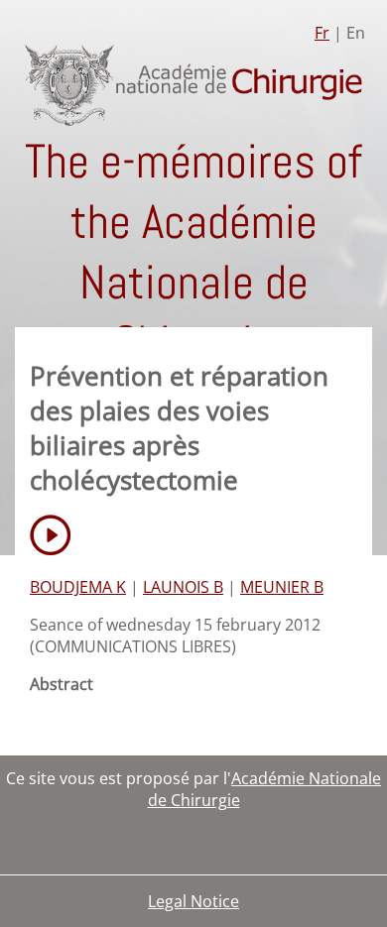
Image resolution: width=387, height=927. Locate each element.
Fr (322, 33)
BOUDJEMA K (78, 587)
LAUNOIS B (183, 587)
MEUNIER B (281, 587)
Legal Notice (193, 901)
